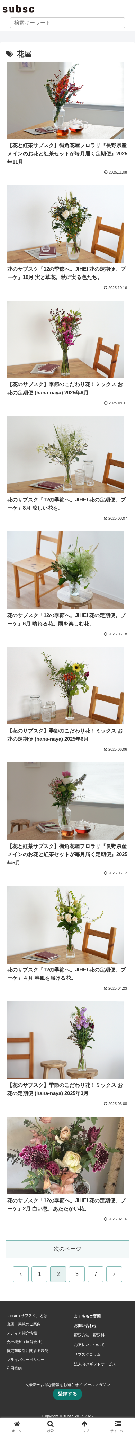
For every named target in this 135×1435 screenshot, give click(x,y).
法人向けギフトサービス (95, 1364)
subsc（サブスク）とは (27, 1315)
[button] (121, 1052)
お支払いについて (89, 1345)
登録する (67, 1393)
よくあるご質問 (87, 1316)
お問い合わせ (85, 1325)
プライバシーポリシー (26, 1360)
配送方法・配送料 (89, 1335)
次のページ (67, 1249)
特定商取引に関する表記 (27, 1351)
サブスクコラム (87, 1354)
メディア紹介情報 (22, 1333)
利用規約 (14, 1368)
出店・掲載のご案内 (24, 1324)
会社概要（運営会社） (26, 1342)
